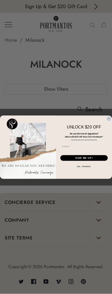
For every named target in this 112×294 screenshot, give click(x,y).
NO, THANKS (84, 166)
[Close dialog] (108, 118)
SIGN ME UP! (84, 158)
